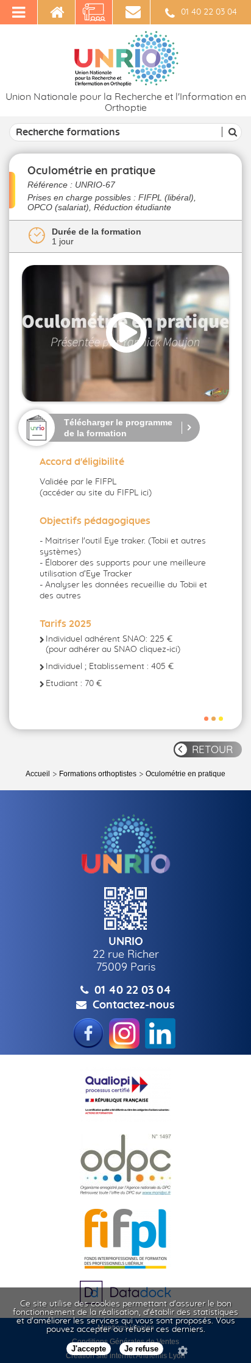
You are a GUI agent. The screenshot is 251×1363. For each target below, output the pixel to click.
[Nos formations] (94, 12)
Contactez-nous (134, 1005)
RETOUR (212, 750)
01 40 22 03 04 (209, 12)
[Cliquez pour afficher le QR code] (125, 908)
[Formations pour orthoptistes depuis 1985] (57, 12)
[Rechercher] (231, 132)
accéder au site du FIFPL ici (96, 493)
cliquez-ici (158, 649)
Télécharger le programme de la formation (118, 427)
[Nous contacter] (131, 12)
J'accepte (88, 1348)
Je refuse (141, 1348)
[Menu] (19, 12)
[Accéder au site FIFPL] (125, 1239)
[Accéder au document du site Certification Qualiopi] (125, 1094)
